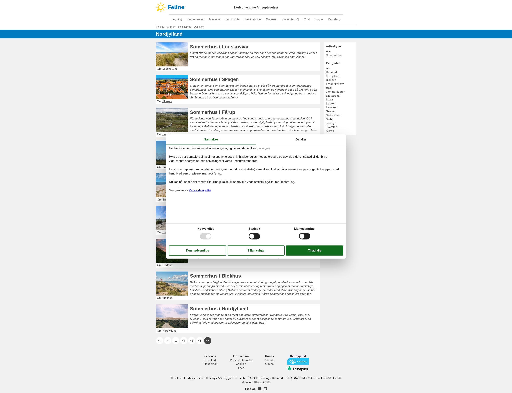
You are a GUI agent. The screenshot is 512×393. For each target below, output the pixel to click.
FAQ (241, 367)
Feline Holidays (256, 7)
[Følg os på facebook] (259, 388)
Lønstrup (331, 107)
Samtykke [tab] (211, 139)
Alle (328, 51)
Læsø (329, 99)
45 (191, 340)
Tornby (330, 123)
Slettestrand (333, 115)
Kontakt (269, 360)
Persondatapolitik (241, 360)
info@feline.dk (332, 378)
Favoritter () (290, 19)
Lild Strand (333, 95)
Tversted (331, 126)
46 (199, 340)
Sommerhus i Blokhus (215, 276)
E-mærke (298, 361)
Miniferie (214, 19)
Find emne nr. (195, 19)
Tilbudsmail (210, 363)
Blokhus (331, 79)
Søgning (176, 19)
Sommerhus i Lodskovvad (220, 46)
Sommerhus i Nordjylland (219, 308)
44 (183, 340)
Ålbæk (330, 130)
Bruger (319, 19)
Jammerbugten (335, 91)
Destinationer (252, 19)
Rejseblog (334, 19)
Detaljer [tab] (301, 139)
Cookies (241, 363)
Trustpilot (298, 368)
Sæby (329, 119)
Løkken (330, 103)
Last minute (232, 19)
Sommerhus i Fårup (212, 112)
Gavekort (272, 19)
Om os (269, 363)
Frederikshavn (335, 83)
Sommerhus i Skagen (214, 79)
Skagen (331, 111)
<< (159, 340)
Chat (307, 19)
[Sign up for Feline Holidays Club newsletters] (265, 388)
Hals (329, 87)
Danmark (332, 72)
